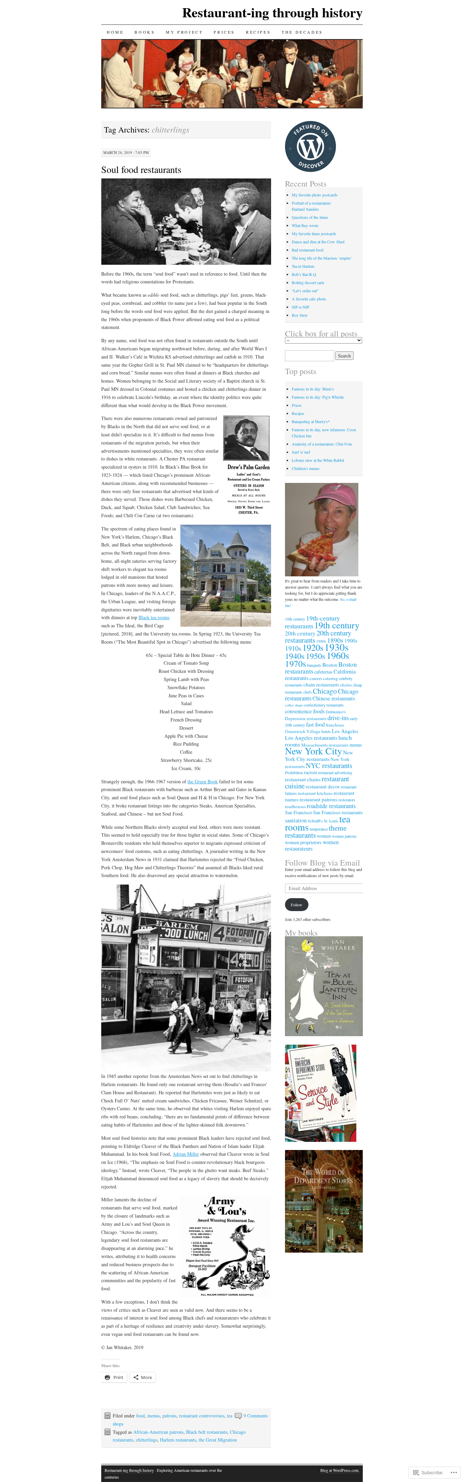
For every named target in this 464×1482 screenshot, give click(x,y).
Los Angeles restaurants (311, 738)
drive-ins (338, 717)
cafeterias (323, 671)
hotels (326, 731)
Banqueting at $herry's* (311, 421)
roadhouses (295, 806)
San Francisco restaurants (338, 812)
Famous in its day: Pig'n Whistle (318, 397)
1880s (321, 641)
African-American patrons (158, 1432)
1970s (295, 663)
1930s (336, 646)
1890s (335, 639)
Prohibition (294, 772)
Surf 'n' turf (301, 452)
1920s (312, 647)
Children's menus (306, 468)
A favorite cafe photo (309, 298)
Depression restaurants (305, 718)
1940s (295, 655)
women (324, 836)
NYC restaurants (329, 765)
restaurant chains (303, 779)
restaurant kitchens (315, 793)
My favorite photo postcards (315, 194)
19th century (336, 625)
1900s (350, 640)
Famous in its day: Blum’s (313, 388)
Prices (224, 32)
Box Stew (300, 315)
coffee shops (294, 705)
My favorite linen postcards (314, 233)
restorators (346, 799)
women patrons (344, 836)
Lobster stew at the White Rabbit (318, 460)
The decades (302, 32)
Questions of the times (310, 217)
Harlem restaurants (178, 1439)
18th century (295, 619)
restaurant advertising (335, 772)
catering (330, 678)
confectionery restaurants (324, 705)
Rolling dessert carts (308, 282)
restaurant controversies (201, 1415)
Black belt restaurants (206, 1432)
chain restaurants (321, 684)
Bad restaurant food (307, 249)
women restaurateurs (312, 845)
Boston (329, 664)
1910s (293, 648)
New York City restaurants (319, 755)
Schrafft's (315, 820)
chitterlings (146, 1439)
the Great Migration (218, 1439)
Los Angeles (345, 731)
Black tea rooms (154, 617)
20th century (300, 633)
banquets (314, 665)
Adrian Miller (186, 1154)
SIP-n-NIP (300, 307)
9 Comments (256, 1415)
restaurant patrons (318, 799)
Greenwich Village (302, 731)
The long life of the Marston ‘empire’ (322, 258)
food (140, 1415)
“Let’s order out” (305, 290)
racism (310, 772)
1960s (337, 655)
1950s (315, 655)
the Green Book (203, 781)
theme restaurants (315, 831)
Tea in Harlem (303, 266)
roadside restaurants (331, 805)
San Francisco (298, 812)
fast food (315, 724)
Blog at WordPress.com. (339, 1470)
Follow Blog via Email (322, 862)
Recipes (258, 32)
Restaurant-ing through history (272, 12)
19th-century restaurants (312, 622)
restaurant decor (323, 786)
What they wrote (305, 225)
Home (115, 32)
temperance (319, 829)
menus (153, 1415)
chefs (307, 692)
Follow (296, 904)
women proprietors (303, 842)
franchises (335, 725)
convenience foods (305, 711)
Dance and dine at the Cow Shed (318, 241)
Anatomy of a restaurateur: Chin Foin (322, 444)
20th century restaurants (318, 636)
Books (145, 32)
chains (346, 685)
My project (184, 32)
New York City (313, 751)
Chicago (325, 691)
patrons (169, 1415)
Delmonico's (336, 711)
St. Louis (331, 820)
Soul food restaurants (141, 169)
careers (315, 678)
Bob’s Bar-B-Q (304, 274)
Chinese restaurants (334, 698)
